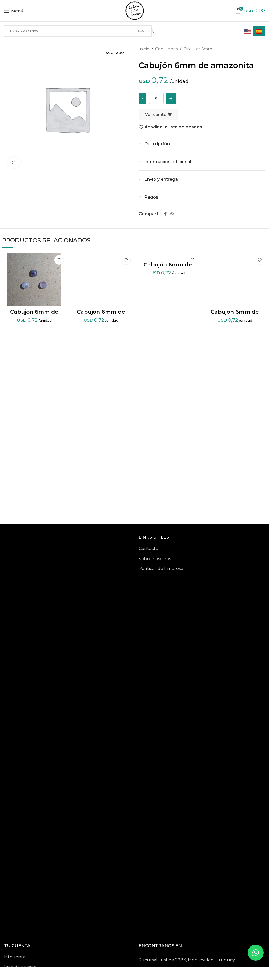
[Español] (259, 31)
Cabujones (166, 49)
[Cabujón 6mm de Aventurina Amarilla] (101, 279)
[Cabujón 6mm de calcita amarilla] (168, 256)
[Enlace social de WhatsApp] (172, 214)
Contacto (148, 548)
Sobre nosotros (155, 558)
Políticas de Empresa (161, 568)
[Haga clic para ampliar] (14, 162)
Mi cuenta (14, 957)
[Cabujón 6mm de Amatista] (34, 279)
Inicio (144, 49)
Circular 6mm (197, 49)
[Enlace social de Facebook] (165, 214)
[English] (247, 30)
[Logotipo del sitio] (134, 10)
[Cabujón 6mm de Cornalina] (235, 279)
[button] (256, 953)
